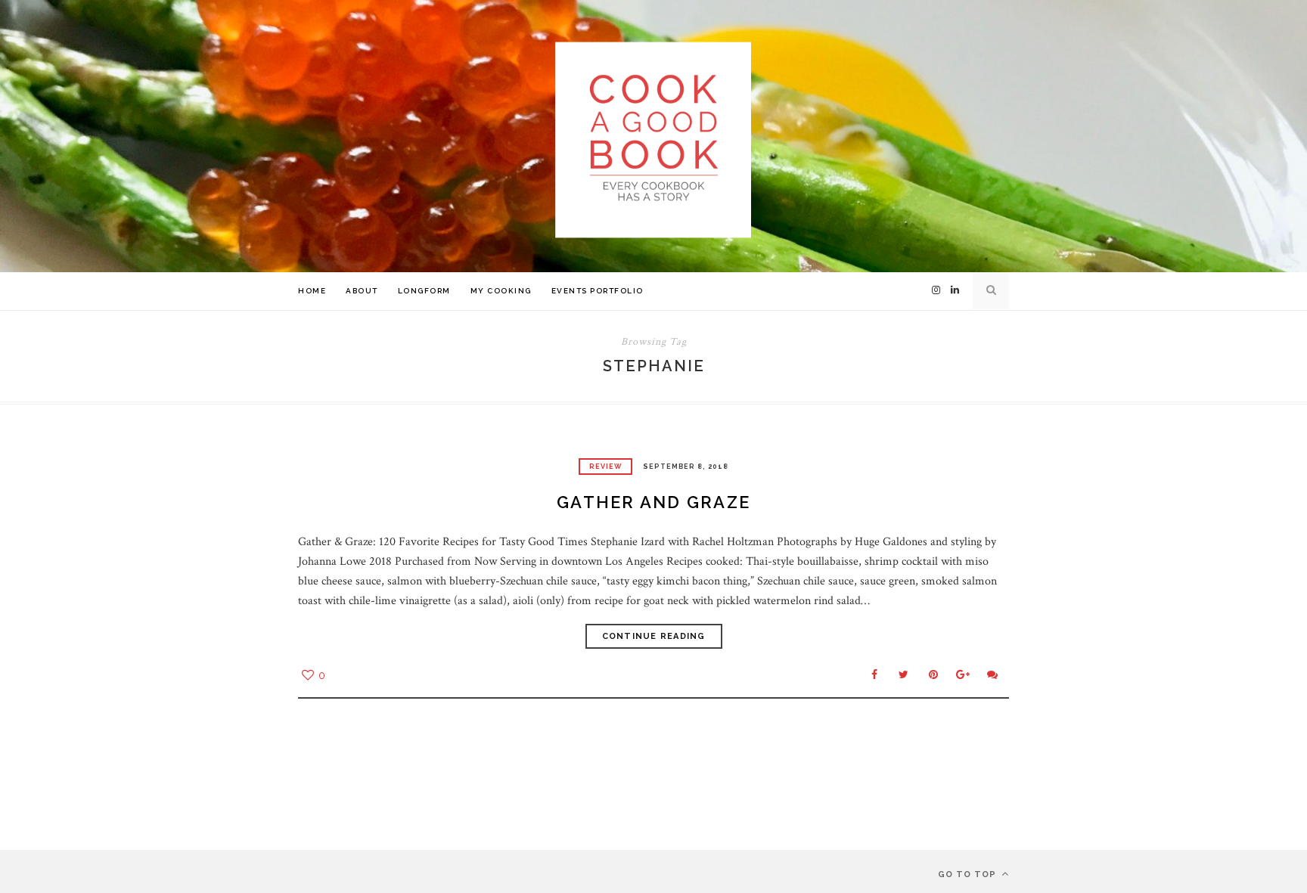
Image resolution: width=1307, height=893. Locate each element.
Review (605, 466)
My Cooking (501, 291)
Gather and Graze (653, 502)
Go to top (968, 874)
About (362, 291)
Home (312, 291)
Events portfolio (597, 291)
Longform (424, 291)
